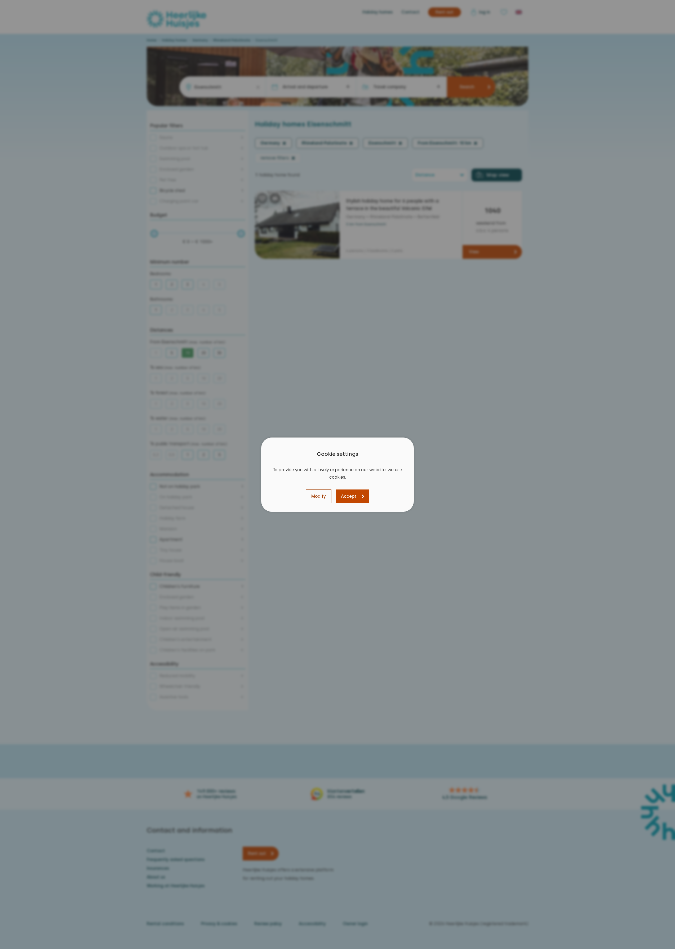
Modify (318, 496)
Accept (349, 496)
